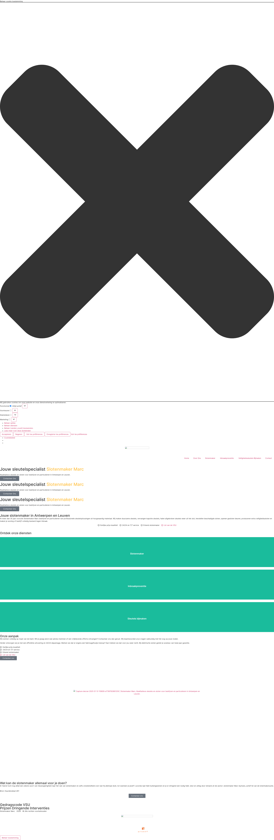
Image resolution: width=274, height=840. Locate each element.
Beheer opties (9, 423)
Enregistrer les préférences (57, 434)
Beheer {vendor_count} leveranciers (18, 428)
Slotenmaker (210, 458)
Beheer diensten (10, 425)
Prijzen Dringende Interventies (24, 808)
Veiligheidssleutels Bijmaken (249, 458)
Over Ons (197, 458)
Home (186, 458)
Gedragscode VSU (15, 805)
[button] (137, 202)
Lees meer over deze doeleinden (17, 431)
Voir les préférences (34, 434)
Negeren (18, 434)
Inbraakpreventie (227, 458)
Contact (268, 458)
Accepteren (6, 434)
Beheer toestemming (10, 838)
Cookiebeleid (9, 438)
